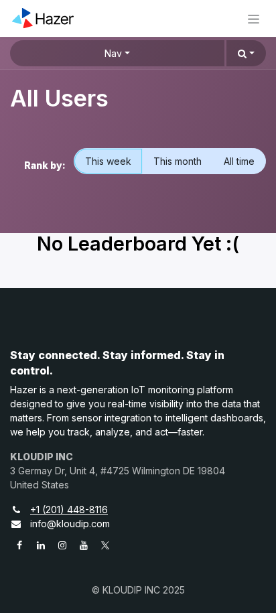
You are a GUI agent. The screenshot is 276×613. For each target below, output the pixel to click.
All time (239, 161)
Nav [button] (113, 53)
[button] (246, 53)
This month (177, 161)
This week (108, 161)
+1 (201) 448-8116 (69, 509)
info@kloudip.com (70, 523)
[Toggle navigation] (253, 18)
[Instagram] (62, 545)
